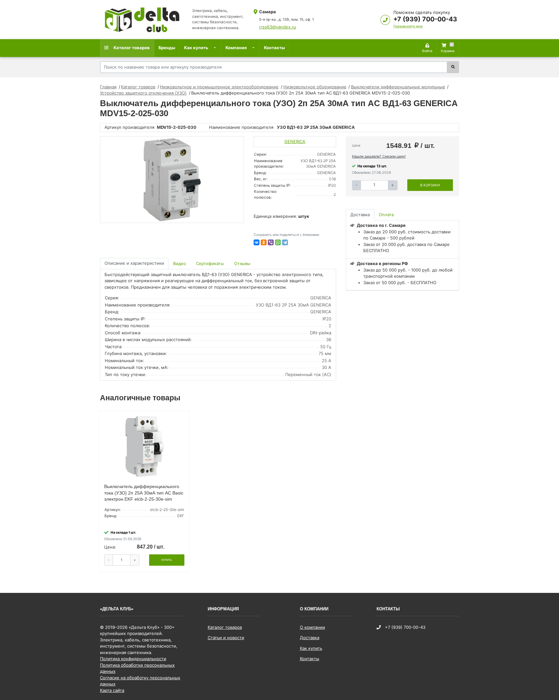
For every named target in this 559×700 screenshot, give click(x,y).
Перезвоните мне (407, 26)
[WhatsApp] (278, 242)
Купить (166, 559)
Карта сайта (112, 690)
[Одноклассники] (264, 242)
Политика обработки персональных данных (137, 668)
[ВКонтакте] (256, 242)
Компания (236, 47)
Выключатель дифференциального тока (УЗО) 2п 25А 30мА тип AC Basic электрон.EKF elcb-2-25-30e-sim (143, 493)
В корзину (430, 185)
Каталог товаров (131, 47)
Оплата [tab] (386, 214)
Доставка (309, 637)
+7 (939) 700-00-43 (425, 19)
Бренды (167, 47)
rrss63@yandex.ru (277, 26)
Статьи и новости (226, 637)
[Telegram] (285, 242)
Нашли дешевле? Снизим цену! (379, 156)
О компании (312, 627)
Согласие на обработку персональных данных (140, 681)
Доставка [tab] (360, 214)
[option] (172, 180)
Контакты (274, 47)
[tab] (180, 263)
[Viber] (271, 242)
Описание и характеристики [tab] (134, 263)
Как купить (196, 47)
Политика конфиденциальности (133, 658)
